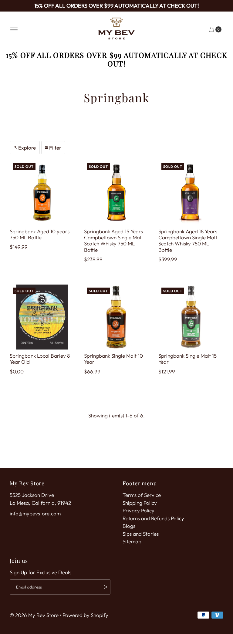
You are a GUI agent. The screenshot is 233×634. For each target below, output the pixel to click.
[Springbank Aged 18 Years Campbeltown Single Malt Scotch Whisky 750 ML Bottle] (191, 192)
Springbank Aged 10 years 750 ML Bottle (39, 234)
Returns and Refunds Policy (153, 518)
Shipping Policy (140, 503)
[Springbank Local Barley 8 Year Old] (42, 317)
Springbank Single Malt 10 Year (113, 358)
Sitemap (132, 541)
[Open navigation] (14, 29)
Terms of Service (142, 495)
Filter (55, 147)
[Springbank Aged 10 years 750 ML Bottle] (42, 192)
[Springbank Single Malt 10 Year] (116, 317)
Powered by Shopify (85, 615)
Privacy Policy (138, 510)
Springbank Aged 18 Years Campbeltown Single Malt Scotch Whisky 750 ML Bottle (187, 240)
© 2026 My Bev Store (34, 615)
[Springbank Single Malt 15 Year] (191, 317)
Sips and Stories (141, 534)
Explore (27, 147)
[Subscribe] (102, 587)
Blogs (129, 526)
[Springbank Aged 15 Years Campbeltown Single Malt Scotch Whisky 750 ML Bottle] (116, 192)
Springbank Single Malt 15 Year (187, 358)
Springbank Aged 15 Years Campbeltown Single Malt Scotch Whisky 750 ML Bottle (113, 240)
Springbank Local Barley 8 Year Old (40, 358)
